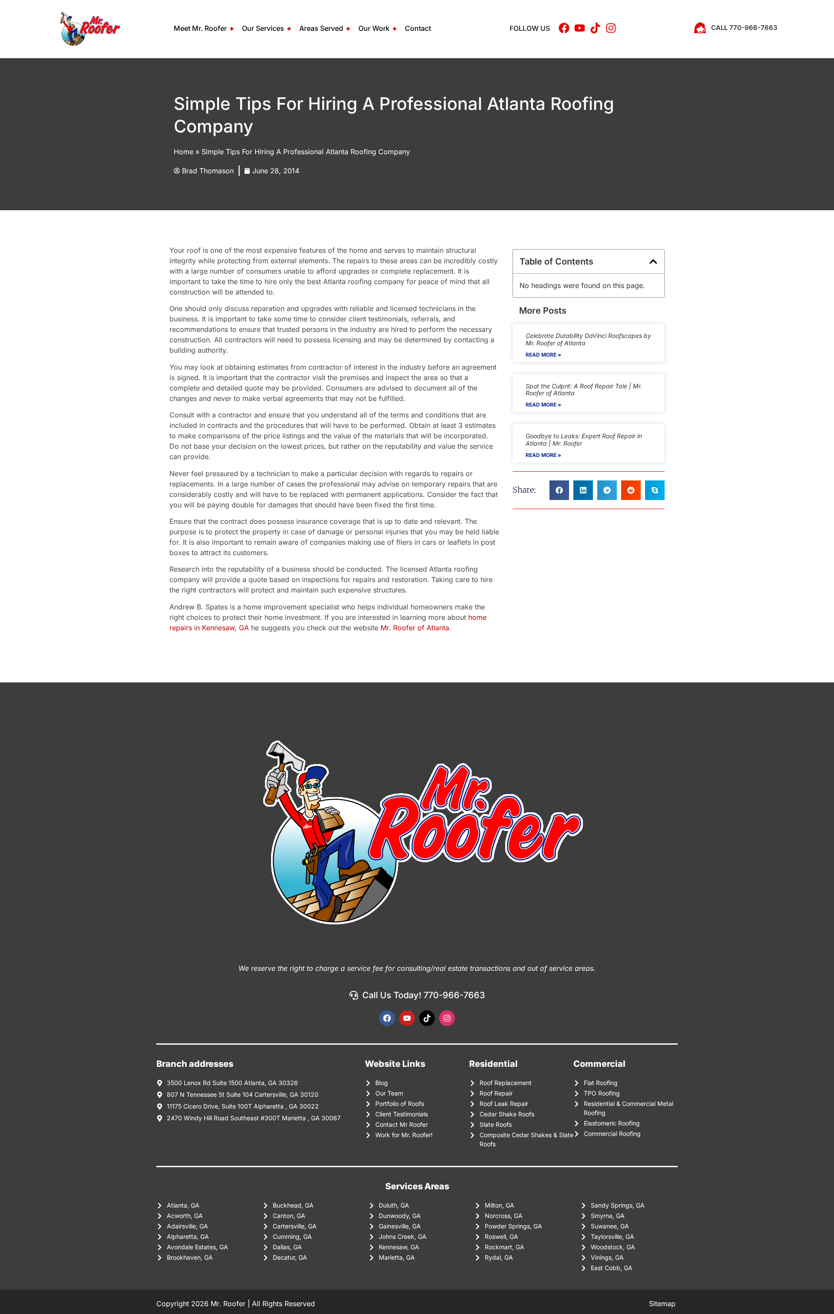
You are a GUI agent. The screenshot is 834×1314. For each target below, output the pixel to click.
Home (183, 151)
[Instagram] (447, 1018)
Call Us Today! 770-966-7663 (423, 995)
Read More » (543, 354)
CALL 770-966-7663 (744, 27)
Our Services (263, 28)
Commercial (599, 1064)
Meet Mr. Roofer (200, 28)
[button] (653, 261)
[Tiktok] (427, 1018)
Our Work (374, 28)
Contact (418, 28)
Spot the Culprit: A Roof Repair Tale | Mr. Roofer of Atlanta (584, 389)
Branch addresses (194, 1064)
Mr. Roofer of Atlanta (415, 627)
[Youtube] (407, 1018)
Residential (493, 1064)
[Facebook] (387, 1018)
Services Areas (417, 1186)
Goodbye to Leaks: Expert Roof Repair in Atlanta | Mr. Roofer (584, 439)
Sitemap (663, 1303)
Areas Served (321, 28)
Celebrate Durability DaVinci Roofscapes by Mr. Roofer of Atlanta (588, 339)
